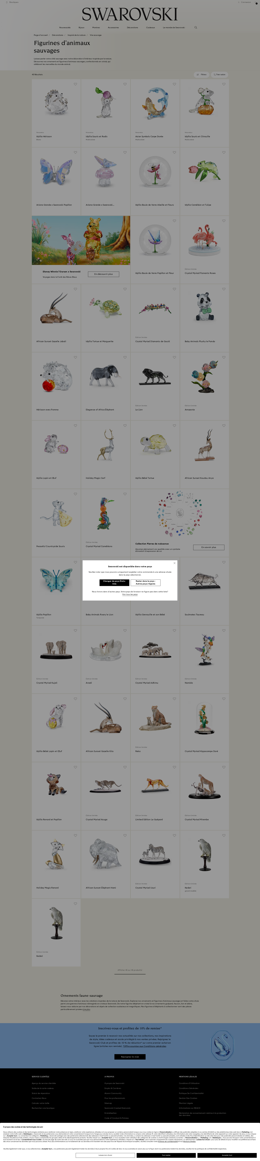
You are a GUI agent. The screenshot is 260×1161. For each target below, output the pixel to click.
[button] (175, 563)
